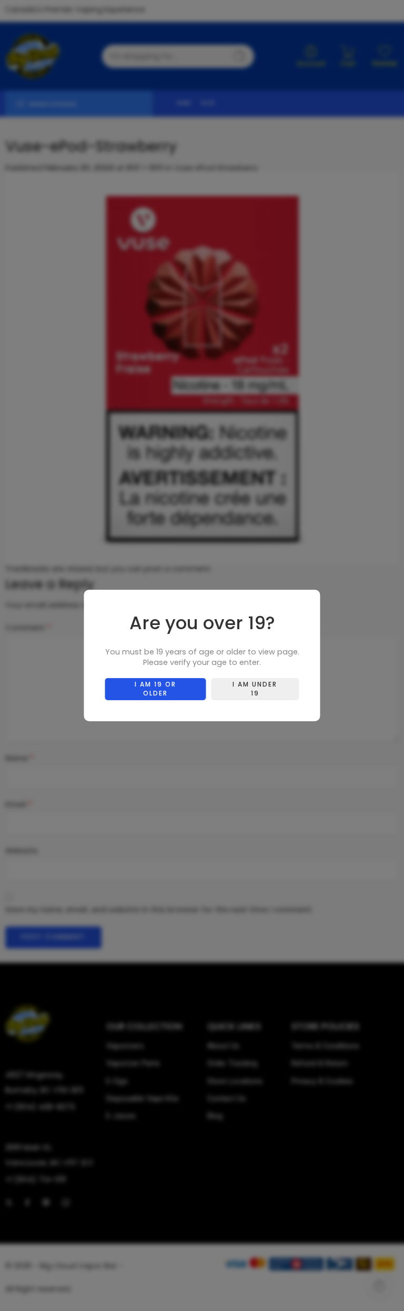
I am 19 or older (155, 689)
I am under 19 (255, 689)
